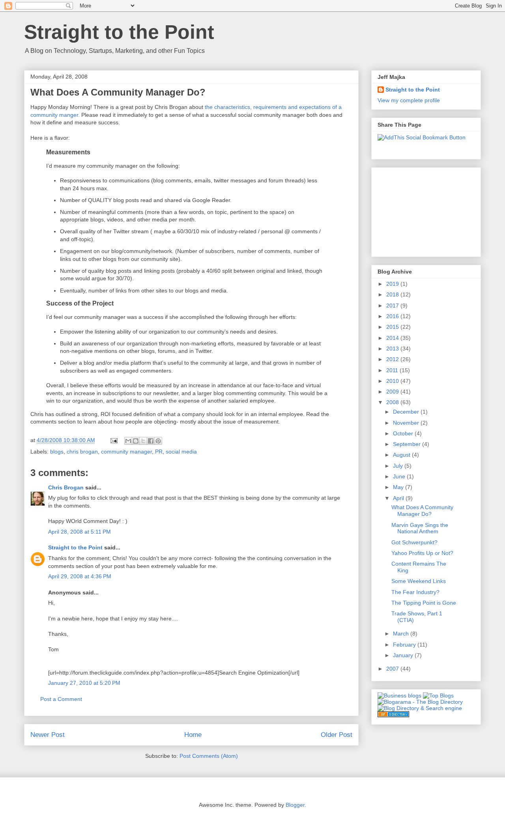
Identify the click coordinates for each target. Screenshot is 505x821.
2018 (393, 294)
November (407, 423)
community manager (126, 451)
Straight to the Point (119, 32)
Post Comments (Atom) (209, 756)
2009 (393, 391)
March (401, 633)
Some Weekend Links (418, 581)
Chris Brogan (66, 487)
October (404, 433)
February (405, 644)
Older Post (336, 735)
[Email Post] (113, 440)
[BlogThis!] (136, 441)
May (399, 487)
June (400, 476)
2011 (393, 370)
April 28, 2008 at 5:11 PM (79, 532)
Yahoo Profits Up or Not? (422, 553)
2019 (393, 284)
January (404, 655)
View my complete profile (409, 100)
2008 (393, 402)
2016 (393, 316)
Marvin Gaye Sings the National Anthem (419, 528)
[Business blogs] (399, 695)
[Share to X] (143, 441)
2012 (393, 359)
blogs (57, 451)
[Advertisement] (417, 210)
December (407, 412)
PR (159, 451)
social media (181, 451)
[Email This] (128, 441)
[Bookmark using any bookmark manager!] (422, 137)
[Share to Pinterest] (158, 441)
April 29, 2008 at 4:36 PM (79, 576)
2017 (393, 305)
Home (193, 735)
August (402, 455)
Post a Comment (61, 699)
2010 (393, 381)
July (398, 466)
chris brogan (82, 451)
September (407, 444)
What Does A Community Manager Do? (422, 510)
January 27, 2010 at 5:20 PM (84, 683)
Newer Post (47, 735)
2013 (393, 348)
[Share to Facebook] (151, 441)
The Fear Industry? (415, 592)
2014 (393, 338)
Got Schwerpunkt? (414, 542)
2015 (393, 327)
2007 (393, 668)
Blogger (295, 805)
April (399, 498)
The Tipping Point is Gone (423, 603)
